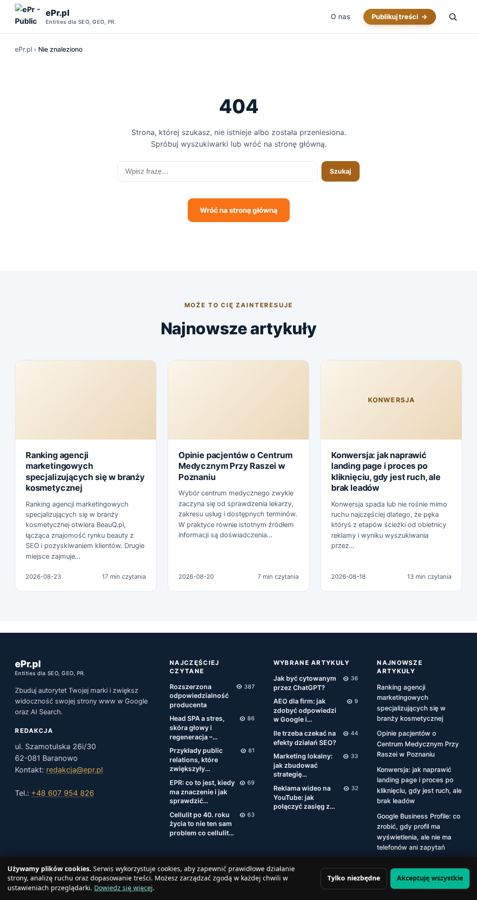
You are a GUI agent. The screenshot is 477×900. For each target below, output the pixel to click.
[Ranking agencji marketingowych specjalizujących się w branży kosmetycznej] (85, 400)
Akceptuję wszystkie (430, 877)
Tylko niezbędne (353, 877)
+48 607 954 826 (62, 793)
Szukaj (340, 171)
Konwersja (391, 400)
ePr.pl (23, 49)
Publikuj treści (395, 17)
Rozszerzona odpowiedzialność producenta (199, 696)
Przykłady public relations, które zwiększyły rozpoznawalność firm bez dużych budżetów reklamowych (198, 759)
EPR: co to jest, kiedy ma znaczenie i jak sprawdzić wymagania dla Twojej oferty (202, 791)
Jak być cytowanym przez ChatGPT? (304, 682)
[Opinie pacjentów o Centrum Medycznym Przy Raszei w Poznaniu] (238, 400)
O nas (340, 16)
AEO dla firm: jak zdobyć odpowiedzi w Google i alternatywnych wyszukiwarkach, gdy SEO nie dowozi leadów (308, 710)
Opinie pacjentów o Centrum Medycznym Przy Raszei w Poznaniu (235, 466)
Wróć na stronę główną (239, 210)
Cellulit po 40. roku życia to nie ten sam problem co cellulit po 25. (201, 824)
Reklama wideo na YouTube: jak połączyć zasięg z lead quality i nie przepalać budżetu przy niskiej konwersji (303, 797)
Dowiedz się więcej (123, 887)
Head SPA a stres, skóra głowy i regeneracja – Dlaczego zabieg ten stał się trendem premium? (202, 727)
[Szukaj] (452, 17)
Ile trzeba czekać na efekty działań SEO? (304, 737)
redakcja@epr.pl (74, 769)
